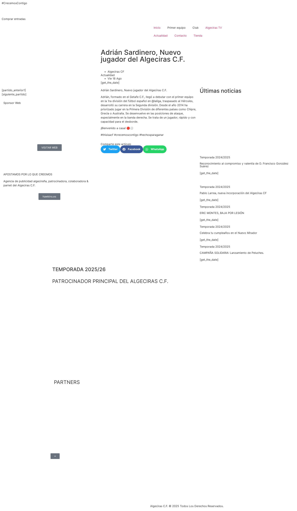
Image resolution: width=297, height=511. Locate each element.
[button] (110, 149)
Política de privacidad (85, 505)
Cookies (123, 505)
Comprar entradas (13, 19)
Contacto (180, 35)
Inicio (157, 27)
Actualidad (161, 35)
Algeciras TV (213, 27)
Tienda (198, 35)
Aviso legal (109, 505)
